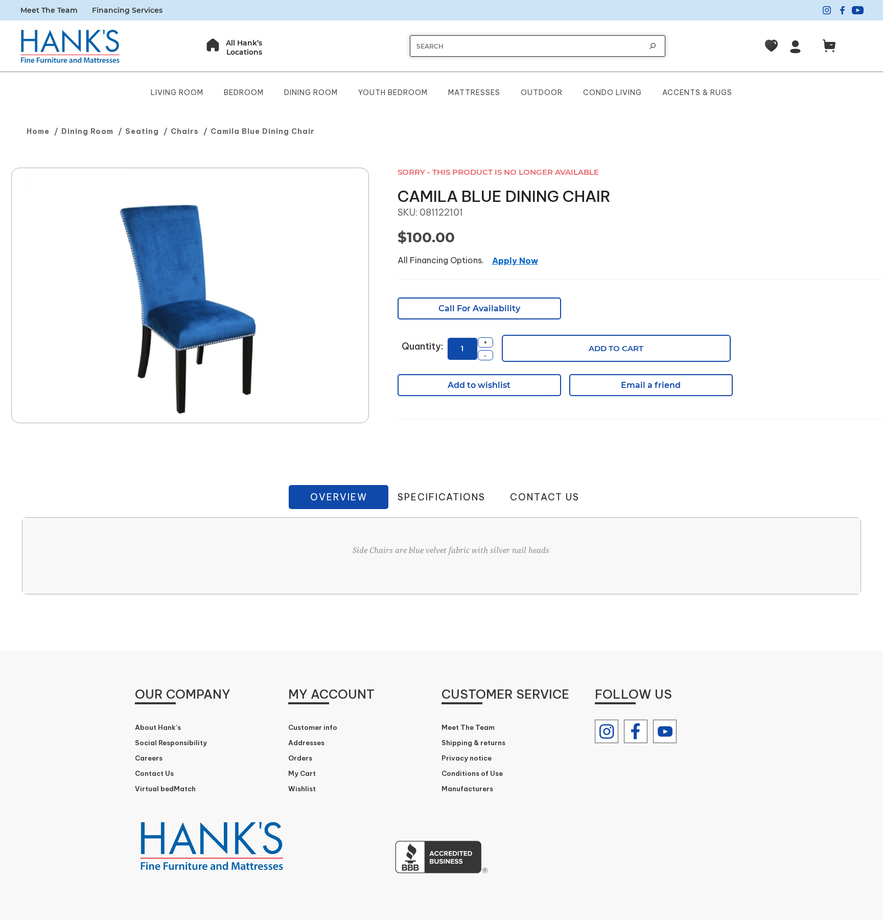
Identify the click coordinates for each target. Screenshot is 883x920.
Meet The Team (49, 10)
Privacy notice (467, 758)
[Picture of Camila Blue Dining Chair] (190, 296)
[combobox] (527, 46)
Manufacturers (467, 789)
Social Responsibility (171, 743)
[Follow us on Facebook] (635, 731)
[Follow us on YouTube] (665, 731)
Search (652, 46)
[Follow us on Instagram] (606, 731)
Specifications (441, 497)
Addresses (306, 743)
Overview (338, 497)
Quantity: (422, 346)
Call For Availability (479, 308)
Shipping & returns (473, 743)
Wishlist (302, 789)
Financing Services (127, 10)
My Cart (302, 773)
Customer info (312, 727)
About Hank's (158, 727)
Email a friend (651, 385)
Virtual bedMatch (165, 789)
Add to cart (616, 348)
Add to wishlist (479, 385)
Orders (300, 758)
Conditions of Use (472, 773)
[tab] (338, 497)
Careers (148, 758)
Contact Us (544, 497)
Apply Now (515, 261)
